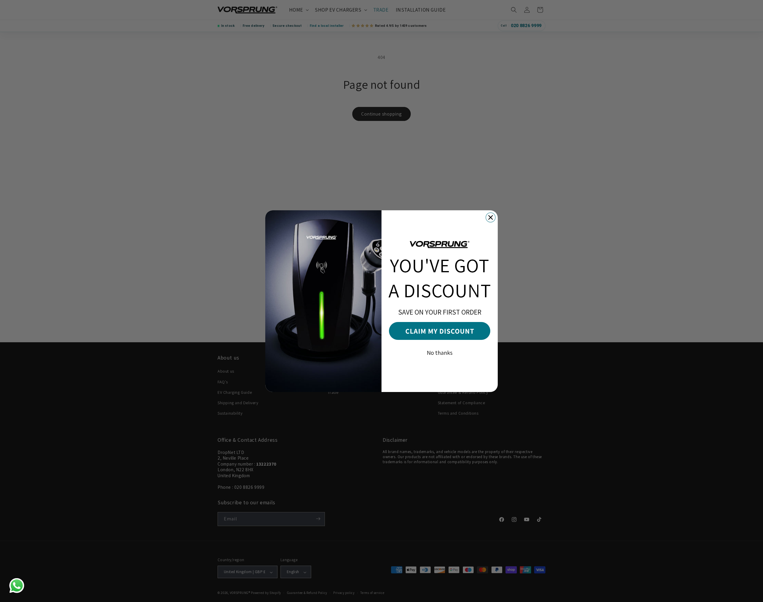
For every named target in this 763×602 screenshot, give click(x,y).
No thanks (439, 353)
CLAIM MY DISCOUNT (439, 331)
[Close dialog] (490, 217)
